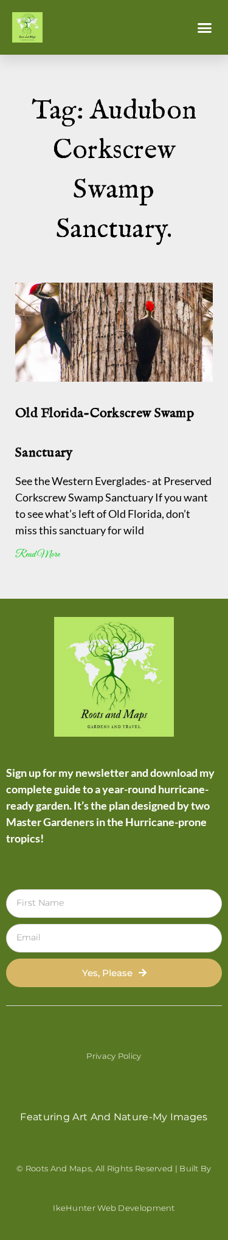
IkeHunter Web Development (114, 1208)
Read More (37, 554)
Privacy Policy (113, 1056)
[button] (204, 27)
